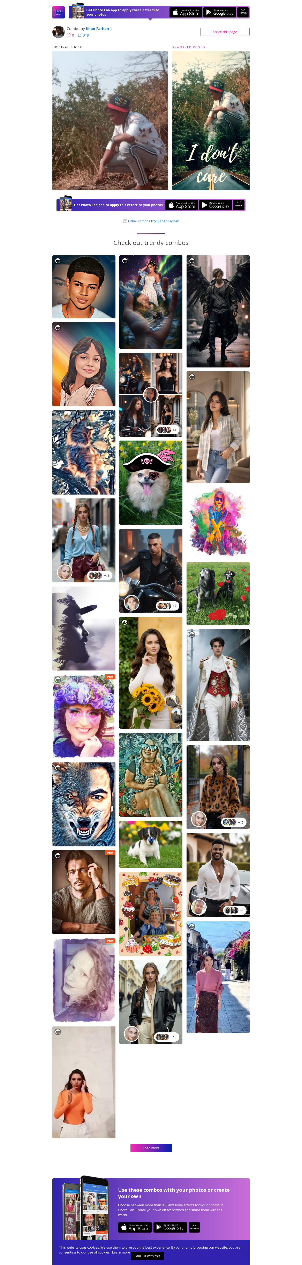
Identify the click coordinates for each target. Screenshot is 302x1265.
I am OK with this (147, 1256)
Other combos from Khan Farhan (153, 221)
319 (86, 35)
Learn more (121, 1252)
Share (225, 32)
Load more (151, 1148)
